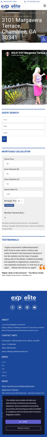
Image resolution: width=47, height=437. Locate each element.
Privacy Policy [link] (24, 428)
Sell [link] (3, 369)
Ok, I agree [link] (23, 422)
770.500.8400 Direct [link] (33, 1)
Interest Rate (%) (10, 190)
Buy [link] (3, 365)
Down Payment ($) (11, 169)
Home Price (9, 159)
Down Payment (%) (11, 179)
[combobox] (20, 201)
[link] (44, 39)
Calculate (9, 205)
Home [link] (4, 362)
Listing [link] (4, 372)
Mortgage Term (10, 201)
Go (4, 139)
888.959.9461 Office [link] (10, 1)
